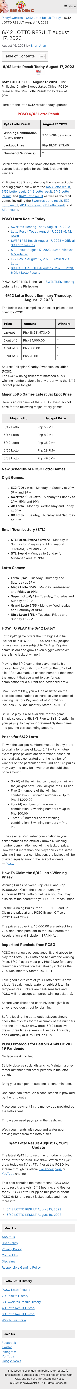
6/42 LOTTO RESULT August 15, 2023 (34, 1209)
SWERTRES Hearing (60, 282)
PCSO (10, 864)
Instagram (9, 1352)
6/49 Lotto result (40, 191)
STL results (10, 210)
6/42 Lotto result (31, 196)
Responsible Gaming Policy (21, 1267)
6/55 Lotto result (14, 191)
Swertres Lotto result (47, 200)
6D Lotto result (54, 205)
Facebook (9, 1342)
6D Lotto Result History (18, 1314)
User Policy (10, 1243)
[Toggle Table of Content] (41, 56)
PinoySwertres (12, 18)
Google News (11, 1361)
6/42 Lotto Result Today (43, 18)
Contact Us (10, 1255)
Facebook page (50, 1169)
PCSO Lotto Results (16, 1290)
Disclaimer (9, 1261)
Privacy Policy (11, 1249)
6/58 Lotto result (58, 187)
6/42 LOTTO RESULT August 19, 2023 (34, 1215)
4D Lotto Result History (18, 1308)
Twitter (7, 1347)
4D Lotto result (31, 205)
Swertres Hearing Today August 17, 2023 (40, 227)
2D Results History (15, 1296)
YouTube (8, 1173)
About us (8, 1237)
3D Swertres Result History (21, 1302)
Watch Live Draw (14, 1320)
